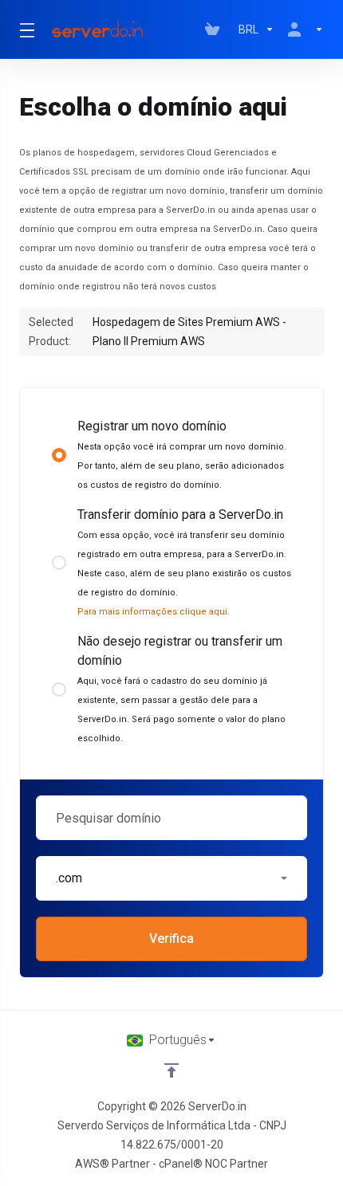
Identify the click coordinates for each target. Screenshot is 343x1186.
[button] (171, 878)
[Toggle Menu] (25, 29)
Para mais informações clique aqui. (153, 612)
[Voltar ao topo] (171, 1070)
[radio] (59, 455)
